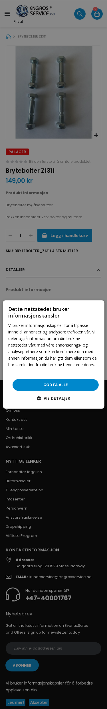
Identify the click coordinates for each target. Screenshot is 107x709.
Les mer (15, 371)
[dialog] (53, 354)
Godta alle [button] (55, 384)
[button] (53, 398)
